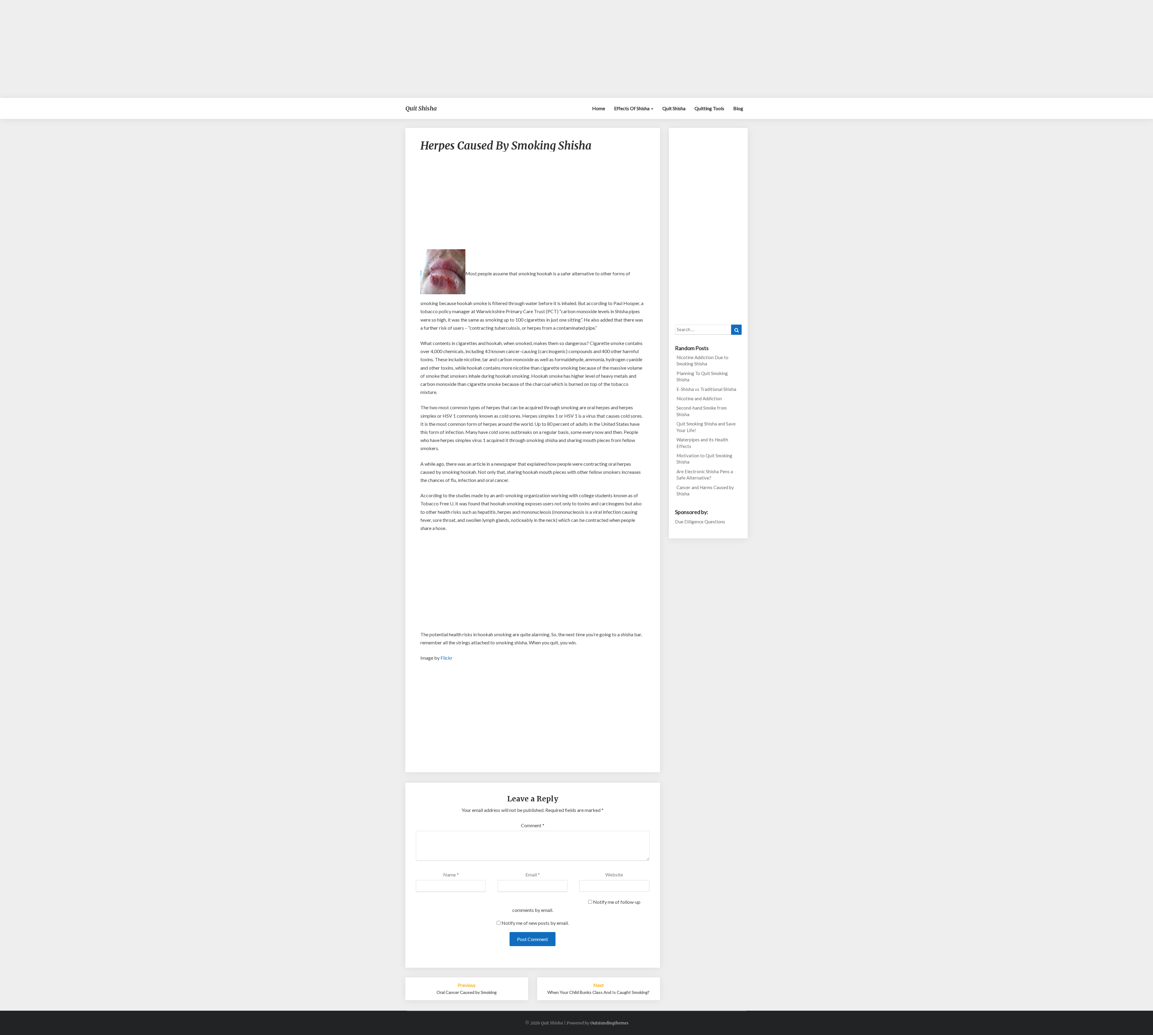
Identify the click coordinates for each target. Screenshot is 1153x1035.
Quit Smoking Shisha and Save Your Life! (706, 427)
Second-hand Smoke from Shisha (701, 411)
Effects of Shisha (632, 108)
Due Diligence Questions (700, 521)
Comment (532, 825)
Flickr (446, 658)
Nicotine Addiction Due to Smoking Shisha (702, 360)
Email (532, 874)
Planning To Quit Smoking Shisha (702, 376)
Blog (738, 108)
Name (451, 874)
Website (614, 874)
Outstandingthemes (609, 1023)
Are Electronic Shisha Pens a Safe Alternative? (704, 474)
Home (598, 108)
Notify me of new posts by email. (535, 923)
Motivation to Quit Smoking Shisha (704, 459)
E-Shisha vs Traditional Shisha (706, 389)
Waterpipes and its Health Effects (702, 443)
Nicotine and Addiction (699, 398)
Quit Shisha (673, 108)
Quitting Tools (709, 108)
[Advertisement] (576, 49)
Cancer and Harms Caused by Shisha (705, 490)
